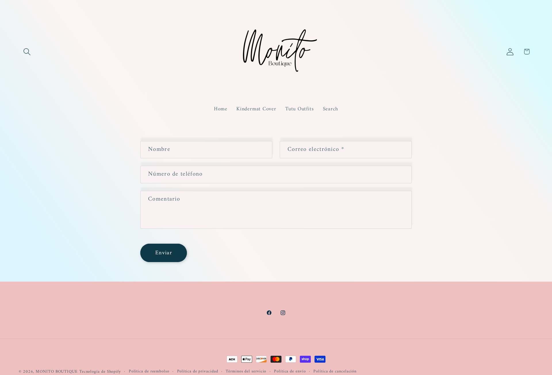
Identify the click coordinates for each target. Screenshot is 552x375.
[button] (27, 51)
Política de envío (290, 371)
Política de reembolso (149, 371)
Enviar (163, 253)
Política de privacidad (197, 371)
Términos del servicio (246, 371)
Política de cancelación (334, 371)
